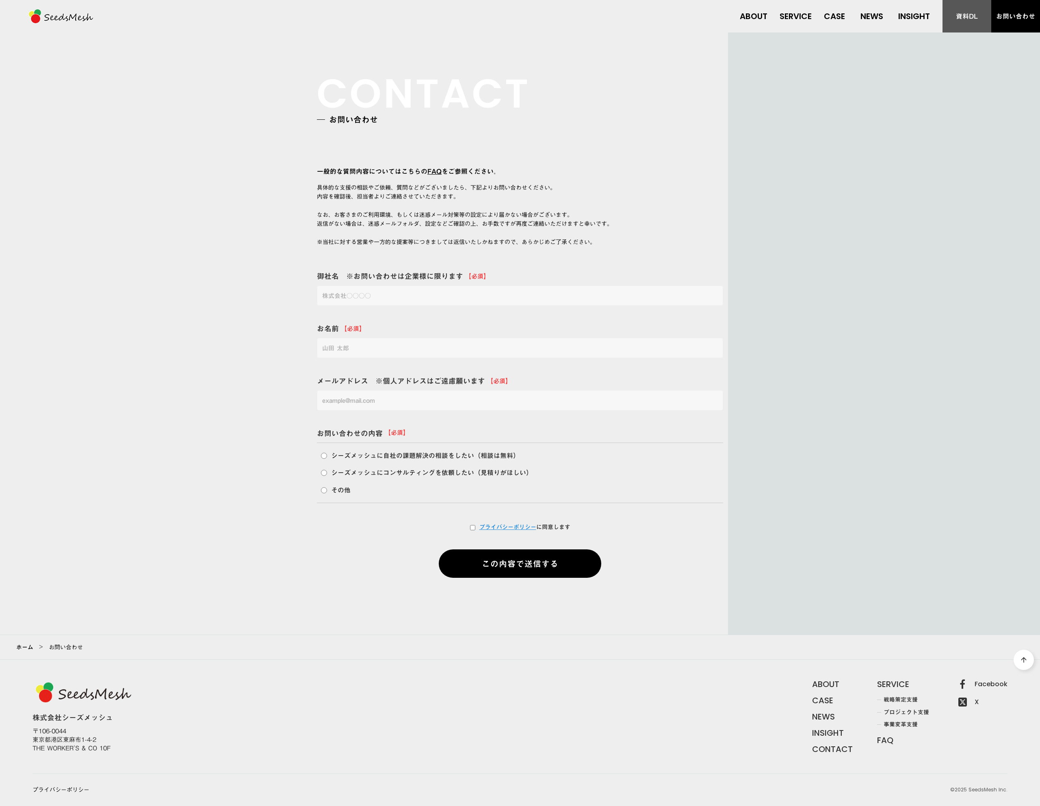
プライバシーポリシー (507, 527)
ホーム (24, 647)
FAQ (434, 171)
